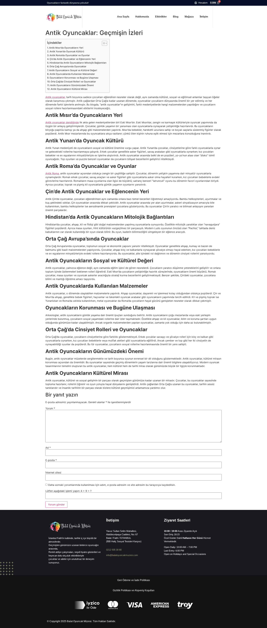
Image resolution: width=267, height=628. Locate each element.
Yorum (50, 408)
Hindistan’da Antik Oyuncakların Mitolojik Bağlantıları (78, 62)
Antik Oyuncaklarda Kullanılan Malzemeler (72, 74)
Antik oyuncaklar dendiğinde (62, 122)
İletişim (204, 16)
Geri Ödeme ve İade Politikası (133, 580)
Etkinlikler (161, 16)
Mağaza (189, 16)
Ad (48, 447)
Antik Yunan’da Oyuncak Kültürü (67, 51)
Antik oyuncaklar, (55, 97)
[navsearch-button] (217, 17)
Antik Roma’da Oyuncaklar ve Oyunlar (70, 55)
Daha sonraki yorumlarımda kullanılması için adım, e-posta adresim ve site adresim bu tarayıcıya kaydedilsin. (111, 485)
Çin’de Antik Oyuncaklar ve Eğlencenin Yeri (73, 59)
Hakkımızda (142, 16)
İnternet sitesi (53, 472)
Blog (175, 16)
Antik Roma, (52, 173)
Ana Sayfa (123, 16)
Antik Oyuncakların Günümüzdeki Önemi (72, 85)
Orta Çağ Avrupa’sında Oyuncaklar (68, 66)
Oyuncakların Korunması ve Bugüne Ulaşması (74, 77)
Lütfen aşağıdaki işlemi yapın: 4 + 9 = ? (68, 491)
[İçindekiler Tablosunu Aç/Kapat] (103, 43)
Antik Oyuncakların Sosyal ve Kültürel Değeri (73, 70)
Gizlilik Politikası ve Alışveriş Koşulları (133, 590)
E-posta (51, 460)
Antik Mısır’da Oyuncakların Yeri (66, 47)
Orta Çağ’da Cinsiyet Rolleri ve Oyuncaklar (73, 81)
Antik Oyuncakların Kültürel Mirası (69, 89)
